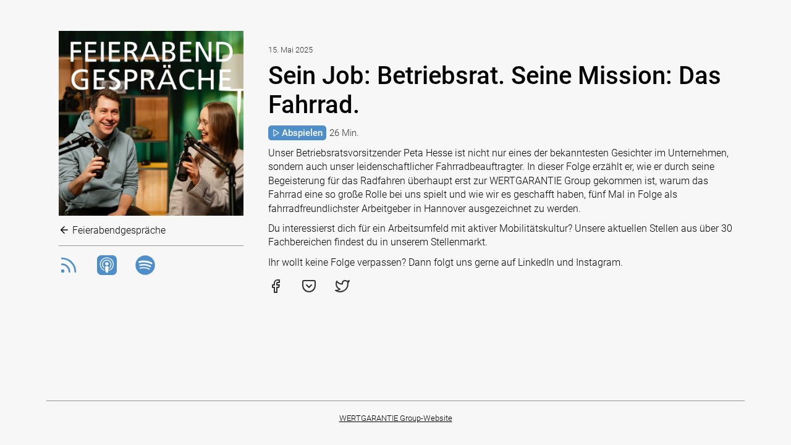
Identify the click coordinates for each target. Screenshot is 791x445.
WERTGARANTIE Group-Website (395, 418)
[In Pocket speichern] (309, 290)
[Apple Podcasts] (107, 272)
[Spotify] (145, 272)
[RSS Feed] (68, 272)
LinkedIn (536, 262)
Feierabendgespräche (118, 230)
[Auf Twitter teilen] (342, 290)
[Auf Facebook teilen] (275, 290)
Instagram (598, 262)
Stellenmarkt (458, 242)
